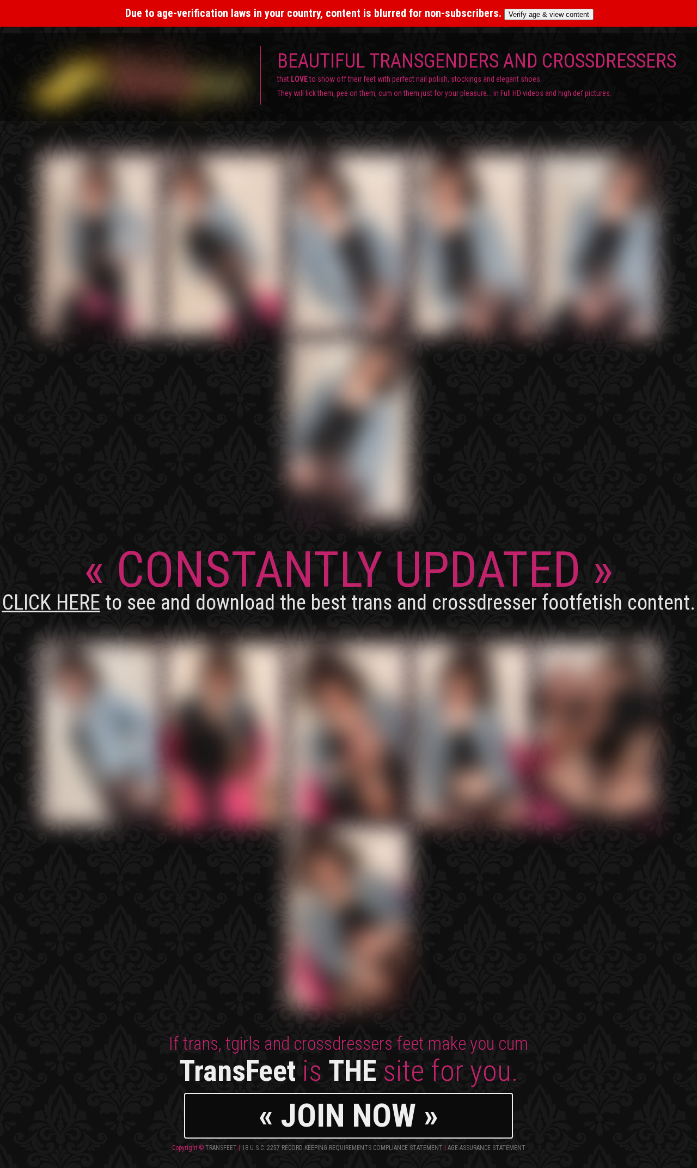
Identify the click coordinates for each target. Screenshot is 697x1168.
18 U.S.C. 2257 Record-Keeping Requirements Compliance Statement (342, 1148)
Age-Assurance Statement (486, 1148)
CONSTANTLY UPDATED (348, 578)
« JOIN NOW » (348, 1115)
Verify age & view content (549, 14)
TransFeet (221, 1148)
